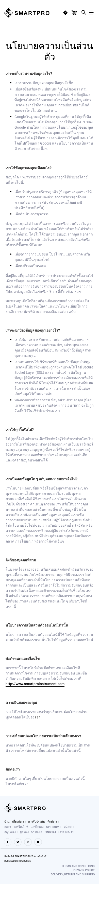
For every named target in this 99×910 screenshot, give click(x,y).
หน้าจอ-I (69, 827)
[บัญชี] (65, 12)
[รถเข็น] (75, 12)
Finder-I (50, 832)
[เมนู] (91, 12)
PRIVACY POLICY (84, 870)
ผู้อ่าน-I (24, 832)
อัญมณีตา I (11, 832)
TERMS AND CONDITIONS (78, 866)
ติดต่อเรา (53, 821)
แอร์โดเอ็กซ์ (20, 827)
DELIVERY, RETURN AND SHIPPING (73, 874)
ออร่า (7, 827)
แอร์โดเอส (37, 827)
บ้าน (7, 821)
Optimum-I (53, 827)
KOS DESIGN (25, 860)
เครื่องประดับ (66, 832)
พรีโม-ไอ (36, 832)
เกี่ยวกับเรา (19, 821)
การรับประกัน (36, 821)
